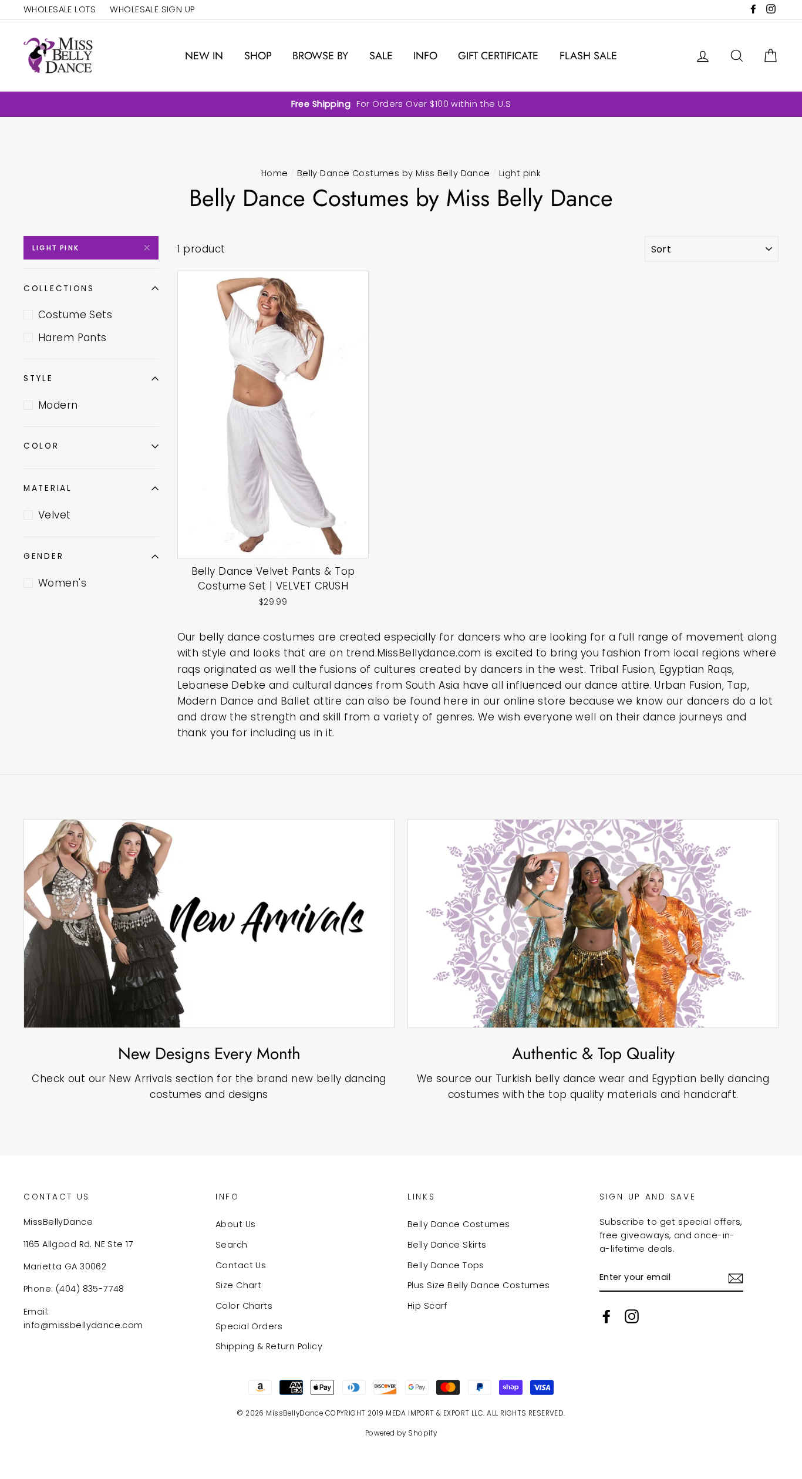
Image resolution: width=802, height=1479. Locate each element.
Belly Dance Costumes (458, 1224)
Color (41, 446)
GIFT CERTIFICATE (498, 55)
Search (231, 1245)
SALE (381, 55)
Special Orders (248, 1326)
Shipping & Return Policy (268, 1346)
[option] (401, 104)
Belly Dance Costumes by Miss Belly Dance (393, 173)
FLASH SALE (588, 55)
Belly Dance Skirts (447, 1245)
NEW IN (204, 55)
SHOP (258, 55)
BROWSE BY (320, 55)
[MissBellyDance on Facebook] (606, 1316)
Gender (43, 556)
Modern (58, 405)
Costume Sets (75, 315)
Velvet (54, 515)
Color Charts (243, 1306)
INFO (425, 55)
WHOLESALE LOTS (59, 9)
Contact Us (240, 1265)
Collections (59, 288)
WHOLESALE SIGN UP (152, 9)
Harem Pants (72, 338)
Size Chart (238, 1285)
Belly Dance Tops (445, 1265)
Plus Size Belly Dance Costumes (478, 1285)
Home (274, 173)
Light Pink (55, 247)
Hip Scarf (427, 1306)
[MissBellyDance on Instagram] (632, 1316)
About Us (235, 1224)
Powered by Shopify (401, 1433)
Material (47, 488)
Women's (62, 583)
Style (38, 378)
